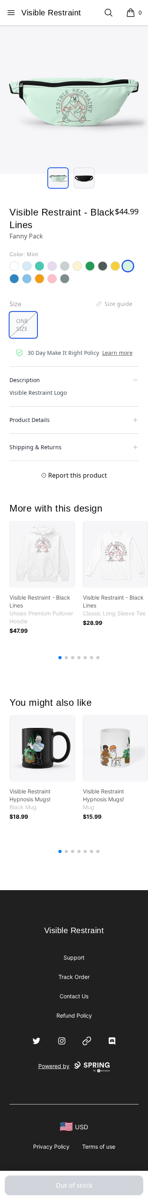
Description (24, 380)
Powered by (53, 1066)
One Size (22, 324)
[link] (42, 554)
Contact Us (74, 996)
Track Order (74, 976)
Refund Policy (74, 1015)
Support (74, 957)
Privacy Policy (51, 1146)
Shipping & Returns (35, 447)
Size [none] (15, 304)
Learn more (117, 352)
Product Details (29, 420)
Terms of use (98, 1146)
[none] (113, 304)
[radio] (23, 325)
